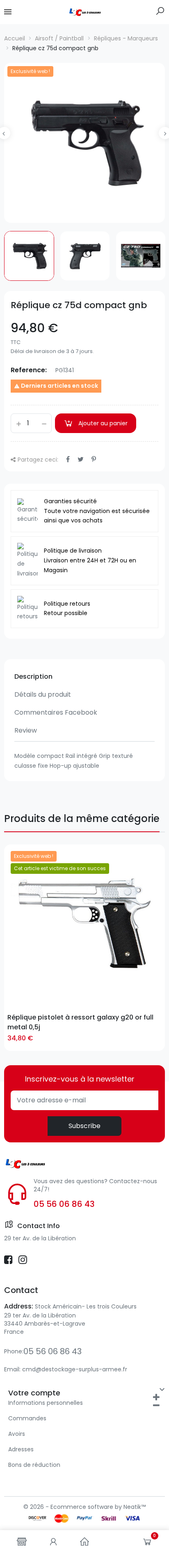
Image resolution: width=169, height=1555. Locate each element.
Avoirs (16, 1434)
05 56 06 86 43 (64, 1204)
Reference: (29, 370)
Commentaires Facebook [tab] (55, 712)
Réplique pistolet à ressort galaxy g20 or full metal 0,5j (80, 1022)
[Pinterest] (93, 459)
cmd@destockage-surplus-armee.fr (74, 1369)
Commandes (27, 1418)
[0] (147, 1543)
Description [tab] (33, 676)
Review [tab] (25, 730)
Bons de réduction (34, 1465)
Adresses (21, 1449)
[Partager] (68, 459)
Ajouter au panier (103, 423)
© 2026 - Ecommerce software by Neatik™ (84, 1507)
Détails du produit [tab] (42, 694)
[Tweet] (81, 459)
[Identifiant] (53, 1542)
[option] (84, 143)
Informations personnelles (45, 1403)
